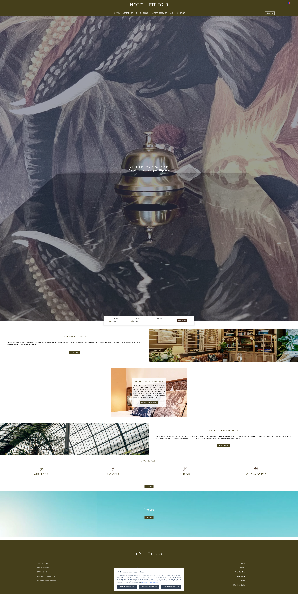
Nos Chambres (142, 13)
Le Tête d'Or (128, 13)
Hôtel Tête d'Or (149, 554)
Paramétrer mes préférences (149, 586)
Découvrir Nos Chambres (149, 402)
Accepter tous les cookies (171, 586)
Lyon (172, 13)
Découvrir (149, 486)
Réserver (269, 13)
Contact (181, 13)
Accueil (116, 13)
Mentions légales (239, 585)
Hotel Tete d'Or (149, 5)
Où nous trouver (223, 445)
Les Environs (241, 576)
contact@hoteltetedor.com (46, 580)
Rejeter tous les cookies (127, 586)
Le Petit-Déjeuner (159, 13)
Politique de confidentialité (150, 582)
